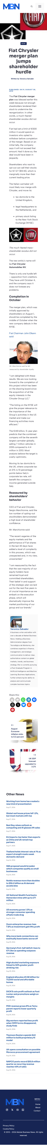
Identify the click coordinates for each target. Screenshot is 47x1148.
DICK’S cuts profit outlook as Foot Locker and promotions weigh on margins (23, 994)
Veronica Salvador (27, 79)
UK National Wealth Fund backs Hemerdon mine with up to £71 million (21, 898)
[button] (31, 6)
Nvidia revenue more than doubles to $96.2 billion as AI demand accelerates (23, 883)
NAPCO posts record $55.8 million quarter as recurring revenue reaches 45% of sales (23, 1064)
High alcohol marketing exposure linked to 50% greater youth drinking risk (22, 965)
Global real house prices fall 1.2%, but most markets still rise (22, 814)
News (23, 43)
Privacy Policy (8, 1126)
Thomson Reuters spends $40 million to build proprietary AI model (21, 1038)
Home (37, 1104)
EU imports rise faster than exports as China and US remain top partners (23, 840)
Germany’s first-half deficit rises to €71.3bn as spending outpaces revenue (23, 950)
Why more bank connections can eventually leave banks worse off (22, 937)
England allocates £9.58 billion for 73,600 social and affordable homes (22, 980)
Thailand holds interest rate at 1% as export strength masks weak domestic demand (23, 854)
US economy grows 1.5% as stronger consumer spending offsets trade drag (20, 912)
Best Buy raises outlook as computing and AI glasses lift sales (23, 826)
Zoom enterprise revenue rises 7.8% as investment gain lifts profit (23, 925)
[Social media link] (7, 1110)
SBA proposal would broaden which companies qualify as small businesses (22, 869)
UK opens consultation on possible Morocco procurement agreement (23, 1050)
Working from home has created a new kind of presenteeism (22, 802)
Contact (37, 1111)
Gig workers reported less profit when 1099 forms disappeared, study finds (22, 1023)
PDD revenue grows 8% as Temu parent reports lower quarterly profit (21, 1008)
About (37, 1107)
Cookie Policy (8, 1129)
